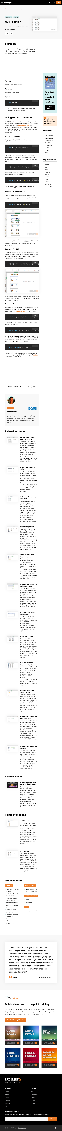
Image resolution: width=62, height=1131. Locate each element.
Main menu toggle (2, 2)
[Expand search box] (49, 2)
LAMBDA (47, 177)
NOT (10, 102)
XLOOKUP (47, 165)
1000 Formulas (49, 135)
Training (15, 998)
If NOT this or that (26, 662)
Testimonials (34, 1094)
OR (11, 33)
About (32, 1091)
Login (58, 2)
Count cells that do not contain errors (28, 717)
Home (5, 8)
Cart (53, 2)
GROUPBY (47, 172)
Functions (11, 9)
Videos (7, 1094)
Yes (28, 386)
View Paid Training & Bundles (15, 1020)
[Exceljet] (13, 1081)
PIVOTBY (47, 174)
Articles (7, 1106)
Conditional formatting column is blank (28, 585)
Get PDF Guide (49, 107)
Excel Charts (48, 148)
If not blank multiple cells (12, 902)
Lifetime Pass (48, 123)
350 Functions (49, 138)
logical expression (23, 125)
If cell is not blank (26, 636)
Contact (33, 1100)
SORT (46, 169)
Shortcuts (7, 1103)
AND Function (25, 821)
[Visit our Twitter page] (56, 1128)
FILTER (46, 167)
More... (46, 152)
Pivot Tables (48, 143)
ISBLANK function (21, 311)
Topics (33, 1097)
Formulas (7, 1100)
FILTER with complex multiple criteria (27, 438)
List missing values (27, 527)
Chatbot (47, 150)
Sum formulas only (27, 554)
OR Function (24, 851)
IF (9, 264)
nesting (35, 355)
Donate (33, 1103)
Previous (28, 13)
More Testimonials (45, 977)
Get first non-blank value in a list (27, 691)
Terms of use (22, 1128)
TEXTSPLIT (48, 184)
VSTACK (47, 179)
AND (7, 33)
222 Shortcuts (49, 140)
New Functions (49, 186)
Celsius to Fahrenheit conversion (28, 498)
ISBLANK (11, 317)
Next (35, 13)
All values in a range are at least (27, 613)
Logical (16, 17)
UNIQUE (47, 182)
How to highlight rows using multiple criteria (28, 783)
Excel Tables (48, 145)
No (35, 386)
